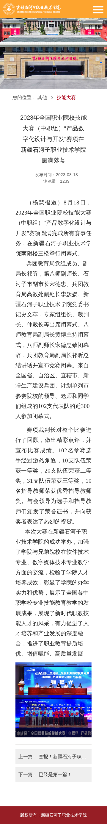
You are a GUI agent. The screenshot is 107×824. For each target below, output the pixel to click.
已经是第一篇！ (55, 774)
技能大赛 (66, 97)
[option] (53, 44)
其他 (42, 97)
